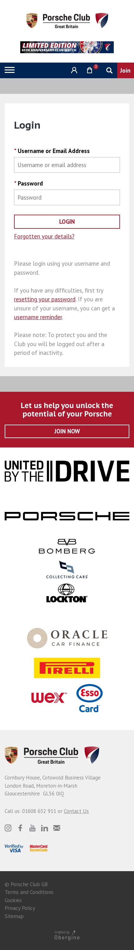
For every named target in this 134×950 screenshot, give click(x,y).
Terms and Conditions (29, 892)
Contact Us (76, 811)
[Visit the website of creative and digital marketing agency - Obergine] (67, 935)
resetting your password (44, 299)
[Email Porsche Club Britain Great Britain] (56, 828)
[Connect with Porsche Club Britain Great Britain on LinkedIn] (44, 828)
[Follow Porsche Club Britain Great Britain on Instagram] (8, 828)
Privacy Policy (20, 908)
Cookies (13, 900)
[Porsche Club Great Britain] (67, 20)
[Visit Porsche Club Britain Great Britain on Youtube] (32, 828)
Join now (67, 431)
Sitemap (14, 916)
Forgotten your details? (44, 236)
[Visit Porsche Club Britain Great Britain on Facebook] (20, 828)
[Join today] (125, 70)
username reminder (38, 317)
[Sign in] (73, 70)
